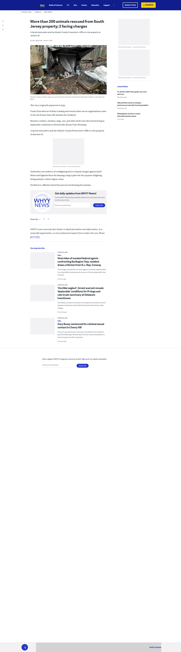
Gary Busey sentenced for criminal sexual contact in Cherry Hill (81, 325)
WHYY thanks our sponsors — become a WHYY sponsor (66, 166)
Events (84, 5)
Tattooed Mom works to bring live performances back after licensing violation (132, 104)
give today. (35, 236)
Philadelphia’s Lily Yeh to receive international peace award (128, 114)
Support (107, 5)
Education (95, 5)
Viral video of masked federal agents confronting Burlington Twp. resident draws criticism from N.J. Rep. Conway (79, 261)
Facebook (40, 219)
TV (68, 5)
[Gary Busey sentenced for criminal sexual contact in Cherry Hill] (42, 327)
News (42, 5)
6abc (63, 105)
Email (48, 219)
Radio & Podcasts (55, 5)
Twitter (44, 219)
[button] (24, 647)
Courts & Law (26, 12)
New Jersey (48, 12)
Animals (38, 12)
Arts (75, 5)
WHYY (27, 5)
